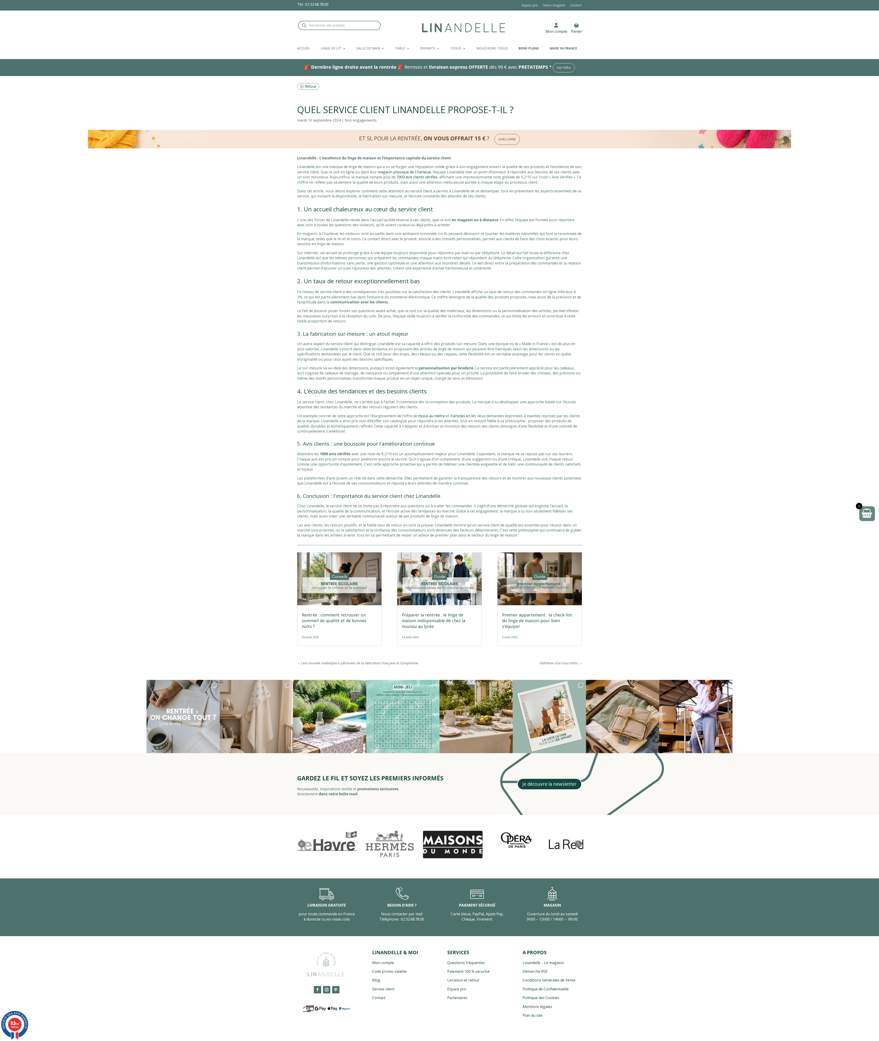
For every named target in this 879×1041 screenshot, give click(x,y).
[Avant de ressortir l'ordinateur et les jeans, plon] (403, 716)
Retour (311, 86)
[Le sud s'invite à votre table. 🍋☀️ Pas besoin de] (476, 716)
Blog (376, 980)
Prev (301, 844)
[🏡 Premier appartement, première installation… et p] (549, 716)
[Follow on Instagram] (326, 989)
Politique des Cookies (541, 997)
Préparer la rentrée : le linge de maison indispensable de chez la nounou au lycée (433, 620)
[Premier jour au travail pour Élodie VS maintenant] (695, 716)
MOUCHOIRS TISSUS (492, 48)
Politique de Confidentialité (546, 989)
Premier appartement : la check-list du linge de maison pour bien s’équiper (537, 620)
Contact (576, 5)
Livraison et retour (463, 980)
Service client (383, 989)
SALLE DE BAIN (368, 48)
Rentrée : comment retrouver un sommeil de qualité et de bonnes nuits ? (334, 620)
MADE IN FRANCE (563, 48)
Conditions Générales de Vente (549, 980)
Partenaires (457, 997)
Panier (576, 31)
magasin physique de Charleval (404, 171)
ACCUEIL (303, 48)
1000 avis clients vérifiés (416, 177)
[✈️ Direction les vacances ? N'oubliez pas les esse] (622, 716)
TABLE (400, 48)
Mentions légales (537, 1006)
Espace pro (529, 5)
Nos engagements (361, 120)
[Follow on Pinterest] (335, 989)
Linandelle (531, 962)
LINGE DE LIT (331, 48)
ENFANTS (427, 48)
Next (578, 844)
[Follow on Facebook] (317, 989)
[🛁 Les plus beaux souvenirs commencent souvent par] (256, 716)
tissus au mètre (431, 415)
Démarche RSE (535, 971)
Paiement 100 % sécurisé (468, 971)
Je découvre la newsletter (549, 784)
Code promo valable (389, 971)
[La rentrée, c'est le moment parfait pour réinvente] (183, 716)
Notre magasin (554, 5)
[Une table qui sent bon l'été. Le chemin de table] (329, 716)
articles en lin (464, 415)
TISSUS (455, 48)
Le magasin (554, 962)
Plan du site (533, 1015)
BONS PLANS (528, 48)
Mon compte (556, 31)
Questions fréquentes (466, 962)
